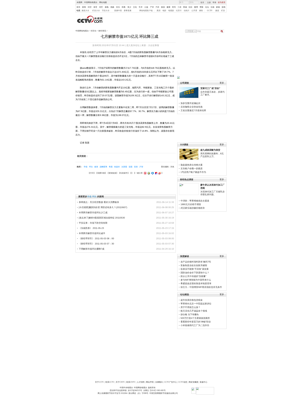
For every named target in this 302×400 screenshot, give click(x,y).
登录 (202, 2)
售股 (111, 167)
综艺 (101, 7)
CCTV (210, 10)
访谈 (212, 7)
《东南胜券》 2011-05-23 (91, 228)
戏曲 (112, 7)
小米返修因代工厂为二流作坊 (195, 325)
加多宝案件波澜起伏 (190, 103)
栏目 (223, 10)
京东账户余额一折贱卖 (192, 168)
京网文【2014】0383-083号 (154, 390)
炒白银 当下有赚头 (190, 314)
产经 (152, 7)
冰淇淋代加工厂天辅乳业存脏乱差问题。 (212, 193)
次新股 (124, 167)
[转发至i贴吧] (155, 173)
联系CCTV (109, 382)
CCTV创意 (182, 382)
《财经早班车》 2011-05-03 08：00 (96, 238)
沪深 (141, 167)
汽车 (157, 7)
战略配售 (103, 167)
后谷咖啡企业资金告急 (192, 107)
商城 (185, 7)
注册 (209, 2)
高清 (158, 10)
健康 (168, 7)
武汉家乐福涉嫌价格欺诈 (193, 208)
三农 (179, 7)
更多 (222, 83)
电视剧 (171, 10)
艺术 (141, 7)
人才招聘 (140, 382)
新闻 (84, 7)
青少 (129, 7)
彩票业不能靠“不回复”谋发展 (195, 269)
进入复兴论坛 (133, 45)
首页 (78, 7)
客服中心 (203, 382)
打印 (92, 173)
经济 (90, 7)
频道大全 (85, 10)
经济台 (93, 31)
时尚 (174, 7)
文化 (135, 7)
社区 (190, 7)
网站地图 (103, 2)
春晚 (107, 7)
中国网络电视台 (90, 2)
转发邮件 (124, 173)
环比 (91, 167)
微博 (196, 7)
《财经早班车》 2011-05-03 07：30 (96, 243)
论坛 (207, 7)
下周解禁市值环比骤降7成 (91, 249)
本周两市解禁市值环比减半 (92, 233)
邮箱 (218, 7)
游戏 (223, 7)
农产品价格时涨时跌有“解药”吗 (196, 261)
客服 (214, 2)
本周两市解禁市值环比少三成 (93, 212)
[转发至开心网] (144, 173)
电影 (164, 10)
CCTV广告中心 (170, 382)
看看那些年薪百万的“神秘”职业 (196, 321)
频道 (217, 10)
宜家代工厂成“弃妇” (210, 88)
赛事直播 (127, 10)
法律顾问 (159, 382)
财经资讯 (102, 31)
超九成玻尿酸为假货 (210, 150)
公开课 (194, 10)
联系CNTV (130, 382)
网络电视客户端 (146, 10)
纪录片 (179, 10)
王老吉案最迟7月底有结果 (193, 110)
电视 (78, 10)
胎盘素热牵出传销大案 (192, 165)
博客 (201, 7)
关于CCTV (99, 382)
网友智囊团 (193, 382)
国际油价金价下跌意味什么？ (195, 272)
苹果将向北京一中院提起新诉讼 (196, 303)
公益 (146, 7)
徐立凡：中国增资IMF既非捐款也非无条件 (201, 287)
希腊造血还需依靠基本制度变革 (196, 283)
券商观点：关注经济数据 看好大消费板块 (99, 202)
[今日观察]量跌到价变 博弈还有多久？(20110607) (103, 207)
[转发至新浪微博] (159, 173)
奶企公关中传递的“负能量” (193, 276)
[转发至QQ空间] (148, 173)
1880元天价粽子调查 (191, 204)
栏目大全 (96, 10)
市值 (85, 167)
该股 (130, 167)
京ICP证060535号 (135, 390)
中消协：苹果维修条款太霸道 (195, 200)
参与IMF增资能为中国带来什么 (196, 280)
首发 (136, 167)
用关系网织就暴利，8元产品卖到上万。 (212, 155)
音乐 (118, 7)
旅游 (163, 7)
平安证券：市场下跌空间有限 (93, 223)
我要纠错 (101, 173)
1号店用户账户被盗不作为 (193, 172)
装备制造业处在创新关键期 (194, 265)
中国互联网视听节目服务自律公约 (163, 393)
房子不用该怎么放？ (190, 307)
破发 (96, 167)
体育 (95, 7)
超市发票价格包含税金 (192, 300)
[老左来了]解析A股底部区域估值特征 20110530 (102, 217)
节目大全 (105, 10)
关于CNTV (120, 382)
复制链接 (112, 173)
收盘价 (117, 167)
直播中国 (118, 10)
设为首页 (221, 2)
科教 (124, 7)
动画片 (186, 10)
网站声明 (150, 382)
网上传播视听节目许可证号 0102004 (112, 393)
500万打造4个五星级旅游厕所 (195, 318)
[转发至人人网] (152, 173)
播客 (201, 10)
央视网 (79, 2)
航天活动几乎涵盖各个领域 (194, 311)
